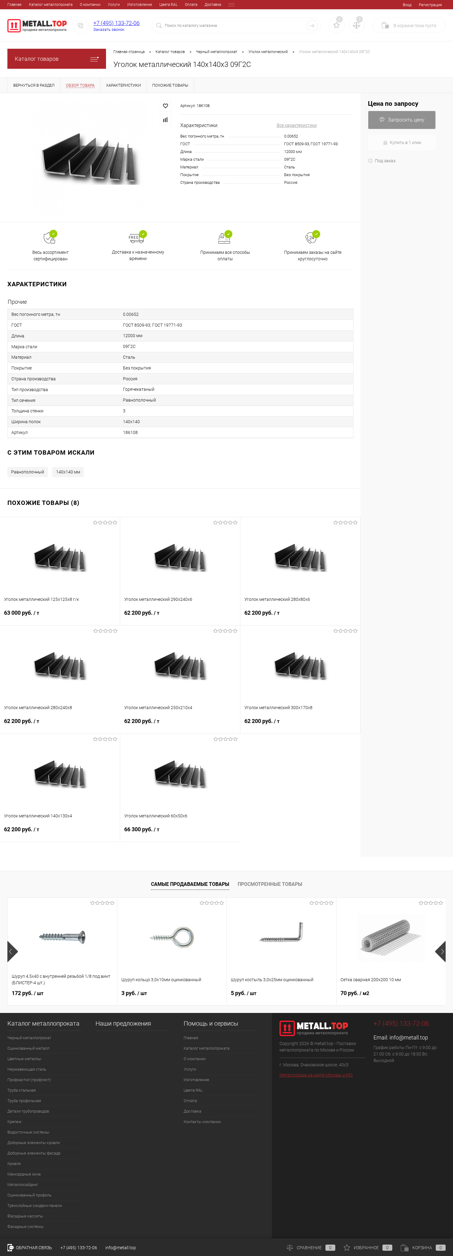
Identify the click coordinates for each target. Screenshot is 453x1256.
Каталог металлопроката (50, 4)
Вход (407, 4)
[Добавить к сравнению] (165, 119)
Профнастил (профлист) (29, 1079)
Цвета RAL (168, 4)
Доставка (213, 4)
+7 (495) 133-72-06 (116, 23)
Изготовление (139, 4)
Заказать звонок (108, 29)
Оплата (191, 4)
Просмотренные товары (270, 884)
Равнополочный (27, 471)
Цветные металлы (24, 1058)
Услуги (114, 4)
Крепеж (14, 1121)
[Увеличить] (90, 158)
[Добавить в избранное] (165, 106)
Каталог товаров (37, 59)
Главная (14, 4)
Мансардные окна (24, 1174)
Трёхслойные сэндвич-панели (34, 1205)
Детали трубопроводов (28, 1111)
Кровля (14, 1163)
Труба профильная (24, 1100)
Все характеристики (297, 125)
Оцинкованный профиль (29, 1195)
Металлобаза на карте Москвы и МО (316, 1074)
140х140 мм (68, 471)
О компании (90, 4)
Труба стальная (21, 1090)
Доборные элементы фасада (33, 1153)
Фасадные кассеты (25, 1216)
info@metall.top (409, 1037)
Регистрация (430, 4)
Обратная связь (33, 1247)
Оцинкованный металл (28, 1048)
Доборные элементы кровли (33, 1142)
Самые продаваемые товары (190, 884)
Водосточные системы (28, 1132)
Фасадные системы (25, 1226)
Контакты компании (202, 1121)
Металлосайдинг (22, 1184)
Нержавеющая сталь (26, 1069)
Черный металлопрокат (29, 1037)
